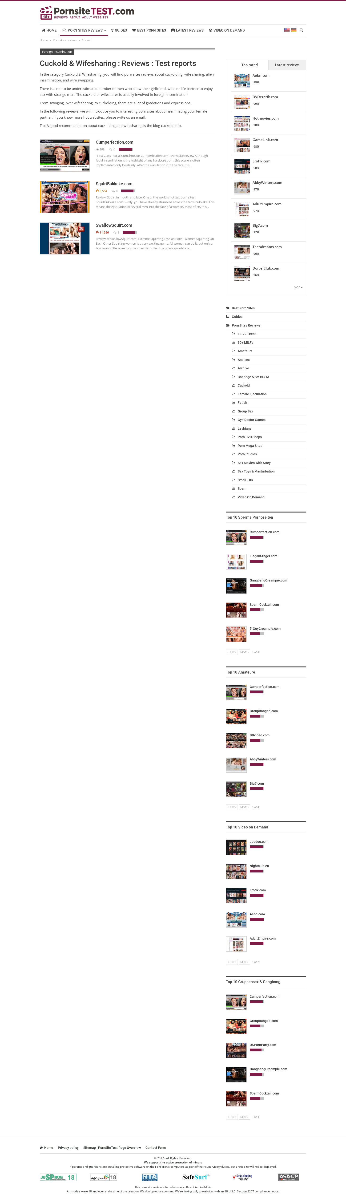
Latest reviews (190, 30)
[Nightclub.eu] (236, 871)
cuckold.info (171, 125)
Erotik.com (261, 161)
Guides (121, 30)
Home (51, 30)
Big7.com (260, 225)
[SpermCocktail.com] (236, 610)
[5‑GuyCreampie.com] (236, 634)
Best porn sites (151, 30)
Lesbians (244, 428)
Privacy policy (68, 1148)
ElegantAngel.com (263, 556)
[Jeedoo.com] (236, 847)
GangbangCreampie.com (268, 580)
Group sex (245, 411)
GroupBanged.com (264, 711)
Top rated (249, 64)
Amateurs (245, 351)
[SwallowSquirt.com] (64, 238)
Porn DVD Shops (250, 437)
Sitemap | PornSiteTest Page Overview (112, 1148)
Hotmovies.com (266, 118)
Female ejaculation (252, 394)
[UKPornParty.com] (236, 1050)
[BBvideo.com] (236, 740)
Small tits (245, 480)
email (140, 117)
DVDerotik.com (265, 96)
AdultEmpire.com (267, 204)
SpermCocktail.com (264, 604)
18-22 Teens (247, 334)
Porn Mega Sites (250, 446)
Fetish (242, 402)
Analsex (244, 360)
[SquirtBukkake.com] (64, 197)
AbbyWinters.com (267, 182)
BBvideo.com (260, 735)
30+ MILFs (245, 342)
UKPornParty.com (263, 1045)
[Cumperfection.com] (64, 155)
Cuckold (244, 385)
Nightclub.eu (259, 866)
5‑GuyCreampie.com (265, 628)
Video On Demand (229, 30)
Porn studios (247, 454)
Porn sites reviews (85, 30)
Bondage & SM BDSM (253, 377)
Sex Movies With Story (254, 463)
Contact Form (155, 1148)
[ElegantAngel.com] (236, 561)
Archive (243, 368)
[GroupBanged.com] (236, 716)
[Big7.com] (236, 789)
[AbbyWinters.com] (236, 764)
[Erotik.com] (236, 895)
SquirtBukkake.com (114, 183)
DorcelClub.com (266, 268)
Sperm (242, 488)
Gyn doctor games (252, 420)
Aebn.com (261, 75)
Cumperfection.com (114, 142)
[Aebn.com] (236, 919)
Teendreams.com (267, 246)
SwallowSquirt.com (114, 225)
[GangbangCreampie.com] (236, 585)
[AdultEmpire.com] (236, 944)
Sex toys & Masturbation (256, 471)
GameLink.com (265, 139)
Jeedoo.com (259, 842)
